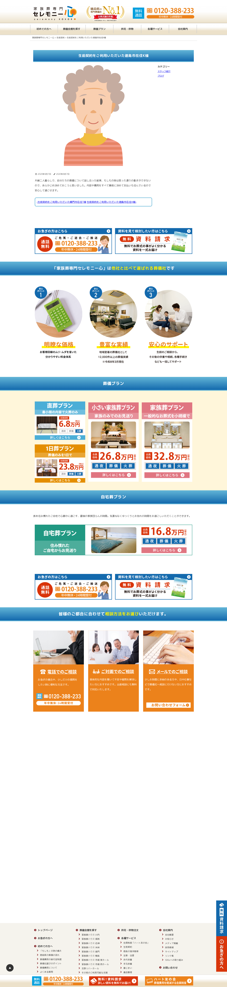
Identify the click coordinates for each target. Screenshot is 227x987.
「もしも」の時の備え (51, 950)
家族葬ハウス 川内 (91, 934)
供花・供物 (127, 29)
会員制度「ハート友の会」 (136, 942)
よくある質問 (46, 971)
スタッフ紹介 (164, 71)
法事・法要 (128, 955)
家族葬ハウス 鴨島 (91, 955)
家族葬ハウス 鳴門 (91, 951)
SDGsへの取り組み (174, 959)
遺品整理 (127, 972)
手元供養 (127, 963)
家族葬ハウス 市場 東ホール (95, 959)
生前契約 (127, 946)
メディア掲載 (171, 943)
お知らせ (169, 938)
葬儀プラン (99, 29)
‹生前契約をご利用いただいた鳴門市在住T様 (61, 202)
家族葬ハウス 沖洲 (91, 947)
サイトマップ (171, 951)
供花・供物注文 (130, 930)
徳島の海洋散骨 (131, 951)
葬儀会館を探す (71, 29)
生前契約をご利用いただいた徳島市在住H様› (111, 202)
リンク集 (169, 955)
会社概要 (169, 934)
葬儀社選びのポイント (51, 963)
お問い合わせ (170, 967)
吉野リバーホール (90, 968)
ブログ (161, 75)
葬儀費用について (48, 967)
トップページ (45, 930)
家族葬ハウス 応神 (91, 943)
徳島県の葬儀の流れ (49, 954)
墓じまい (127, 967)
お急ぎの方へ (45, 938)
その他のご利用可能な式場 (95, 972)
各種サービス (155, 29)
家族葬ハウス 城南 (91, 938)
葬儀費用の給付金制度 (51, 959)
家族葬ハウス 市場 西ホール (95, 964)
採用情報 (169, 947)
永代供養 (127, 959)
